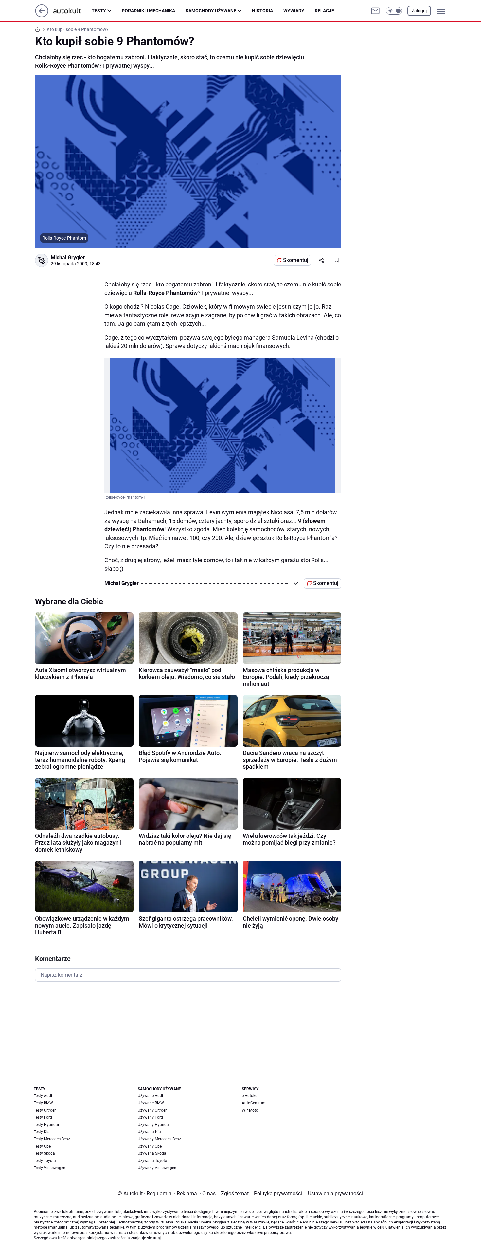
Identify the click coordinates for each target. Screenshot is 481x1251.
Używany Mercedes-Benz (159, 1139)
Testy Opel (43, 1146)
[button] (394, 11)
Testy (99, 10)
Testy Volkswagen (49, 1168)
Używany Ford (150, 1117)
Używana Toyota (152, 1160)
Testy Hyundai (46, 1124)
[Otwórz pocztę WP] (375, 11)
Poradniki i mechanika (148, 10)
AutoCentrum (254, 1103)
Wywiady (293, 10)
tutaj (157, 1238)
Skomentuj (295, 260)
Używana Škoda (152, 1153)
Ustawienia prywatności (334, 1193)
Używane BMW (151, 1103)
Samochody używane (211, 10)
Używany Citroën (153, 1110)
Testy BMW (43, 1103)
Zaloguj (419, 10)
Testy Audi (43, 1096)
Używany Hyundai (154, 1124)
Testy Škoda (44, 1153)
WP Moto (250, 1110)
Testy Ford (43, 1117)
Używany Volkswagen (157, 1168)
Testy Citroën (45, 1110)
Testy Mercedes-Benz (52, 1139)
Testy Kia (42, 1132)
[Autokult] (72, 11)
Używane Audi (150, 1096)
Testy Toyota (45, 1160)
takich (286, 315)
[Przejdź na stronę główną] (41, 15)
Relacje (324, 10)
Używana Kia (149, 1132)
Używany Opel (150, 1146)
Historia (262, 10)
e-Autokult (251, 1096)
